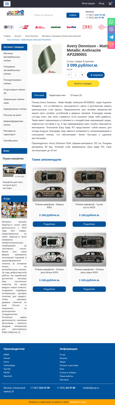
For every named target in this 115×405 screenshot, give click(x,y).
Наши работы (66, 376)
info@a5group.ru (91, 388)
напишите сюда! (78, 402)
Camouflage (9, 365)
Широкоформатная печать (13, 123)
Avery (6, 362)
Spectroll (8, 376)
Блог (62, 369)
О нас (62, 354)
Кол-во (69, 69)
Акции (63, 362)
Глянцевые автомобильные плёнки (12, 70)
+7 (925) (95, 17)
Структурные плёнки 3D (14, 91)
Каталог (18, 36)
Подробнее (49, 224)
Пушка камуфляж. (13, 158)
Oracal (7, 358)
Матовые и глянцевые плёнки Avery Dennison (61, 36)
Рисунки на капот (12, 115)
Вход (101, 3)
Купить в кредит (83, 83)
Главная (7, 36)
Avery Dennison (31, 36)
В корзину (97, 75)
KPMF (6, 354)
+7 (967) (95, 15)
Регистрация (88, 3)
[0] (109, 3)
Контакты (64, 379)
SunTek (7, 369)
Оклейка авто (11, 140)
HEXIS (7, 372)
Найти (72, 15)
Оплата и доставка (69, 365)
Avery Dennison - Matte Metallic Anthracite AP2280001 (29, 40)
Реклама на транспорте (9, 133)
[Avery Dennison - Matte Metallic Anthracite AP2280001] (47, 59)
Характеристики (57, 95)
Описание (39, 95)
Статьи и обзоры (68, 372)
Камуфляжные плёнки (15, 109)
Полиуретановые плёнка (12, 82)
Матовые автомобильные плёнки (12, 57)
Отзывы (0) (76, 95)
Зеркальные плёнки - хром (14, 101)
